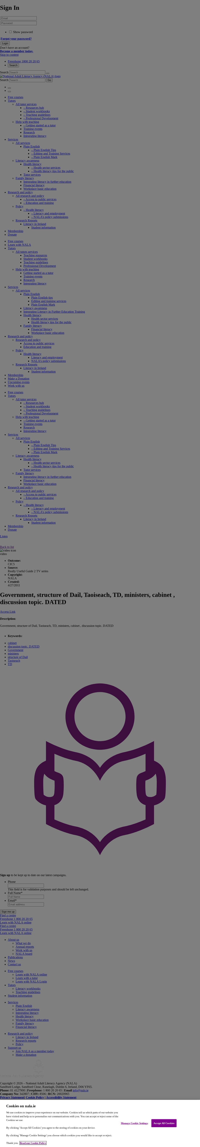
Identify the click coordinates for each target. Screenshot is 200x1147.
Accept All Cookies (164, 1123)
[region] (100, 1123)
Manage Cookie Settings (134, 1123)
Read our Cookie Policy (33, 1143)
